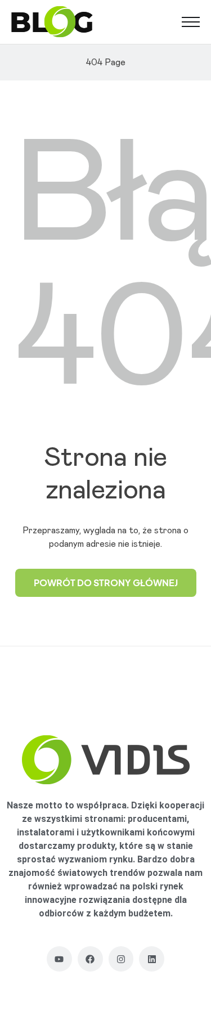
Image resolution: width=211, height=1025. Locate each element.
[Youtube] (59, 959)
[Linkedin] (151, 959)
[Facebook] (90, 959)
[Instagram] (121, 959)
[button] (191, 22)
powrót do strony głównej (106, 582)
